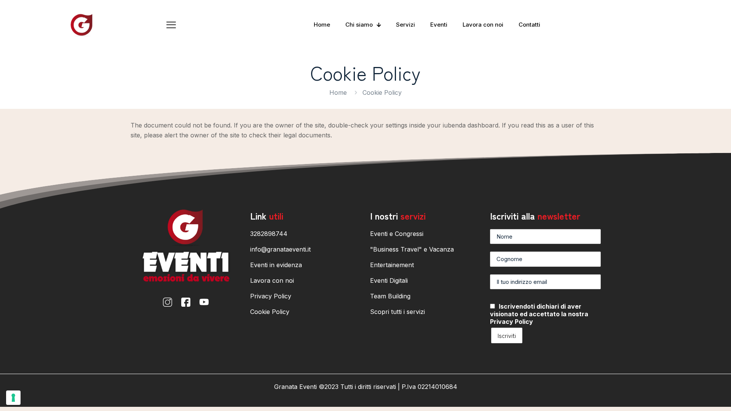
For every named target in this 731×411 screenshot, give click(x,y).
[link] (167, 302)
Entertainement (392, 265)
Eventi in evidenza (276, 265)
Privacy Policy (270, 296)
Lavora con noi (272, 280)
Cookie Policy (269, 311)
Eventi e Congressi (396, 233)
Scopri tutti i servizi (397, 311)
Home (338, 92)
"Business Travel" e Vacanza (412, 249)
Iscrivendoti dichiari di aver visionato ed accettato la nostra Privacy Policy (539, 314)
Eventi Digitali (389, 280)
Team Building (390, 296)
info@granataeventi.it (280, 249)
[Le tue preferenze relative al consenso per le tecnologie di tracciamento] (13, 397)
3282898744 (268, 233)
